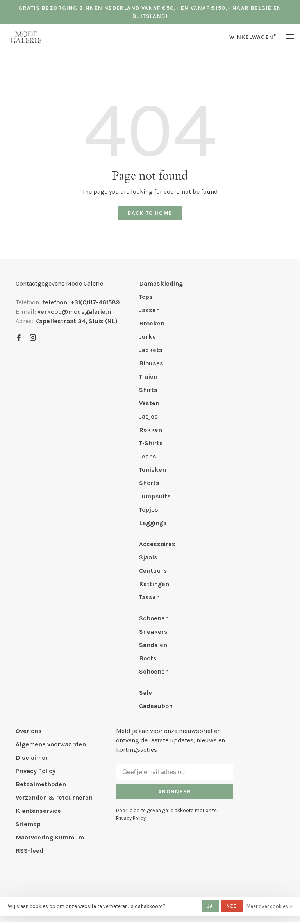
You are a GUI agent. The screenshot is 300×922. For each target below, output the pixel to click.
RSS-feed (29, 850)
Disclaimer (32, 757)
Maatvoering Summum (50, 837)
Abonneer (174, 791)
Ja (210, 906)
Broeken (151, 323)
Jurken (149, 336)
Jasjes (148, 416)
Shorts (149, 483)
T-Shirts (151, 443)
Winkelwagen (253, 37)
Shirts (148, 390)
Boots (148, 658)
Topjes (148, 509)
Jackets (150, 350)
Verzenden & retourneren (54, 797)
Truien (148, 376)
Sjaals (148, 557)
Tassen (149, 597)
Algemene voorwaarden (51, 744)
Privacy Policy (35, 771)
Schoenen (154, 618)
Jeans (147, 456)
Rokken (150, 429)
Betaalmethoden (41, 784)
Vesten (149, 403)
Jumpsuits (155, 496)
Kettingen (154, 584)
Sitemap (28, 824)
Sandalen (153, 645)
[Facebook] (19, 338)
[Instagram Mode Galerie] (33, 338)
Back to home (150, 213)
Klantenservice (38, 810)
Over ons (29, 731)
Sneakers (153, 631)
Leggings (153, 523)
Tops (146, 296)
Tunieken (152, 469)
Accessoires (157, 544)
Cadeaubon (156, 706)
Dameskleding (161, 283)
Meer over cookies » (269, 906)
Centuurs (153, 570)
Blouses (151, 363)
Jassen (149, 310)
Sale (145, 692)
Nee (232, 906)
